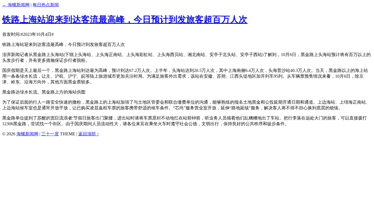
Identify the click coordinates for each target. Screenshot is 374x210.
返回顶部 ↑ (88, 134)
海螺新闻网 (27, 134)
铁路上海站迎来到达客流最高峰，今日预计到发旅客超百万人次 (125, 19)
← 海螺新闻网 (16, 4)
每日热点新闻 (46, 4)
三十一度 (50, 134)
